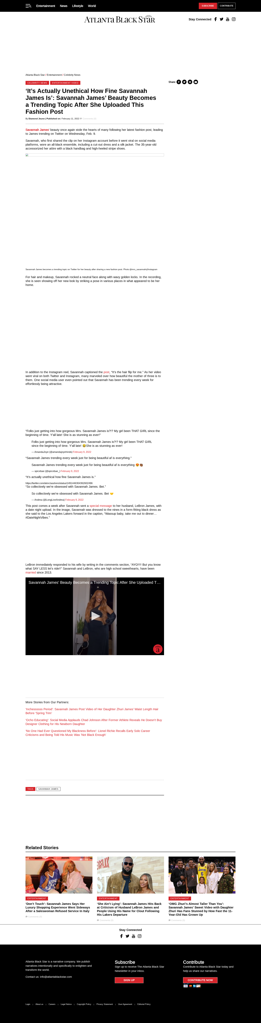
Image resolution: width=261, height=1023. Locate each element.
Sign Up (129, 980)
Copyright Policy (84, 1004)
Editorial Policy (144, 1004)
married (31, 572)
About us (39, 1004)
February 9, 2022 (82, 452)
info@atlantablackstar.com (56, 976)
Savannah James (37, 129)
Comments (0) (89, 118)
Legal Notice (66, 1004)
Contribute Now (200, 980)
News (63, 6)
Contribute (226, 6)
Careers (52, 1004)
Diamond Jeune (37, 118)
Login (28, 1004)
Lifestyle (77, 6)
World (92, 6)
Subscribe (208, 6)
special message (101, 505)
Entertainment (45, 6)
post (106, 372)
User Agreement (125, 1004)
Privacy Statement (105, 1004)
